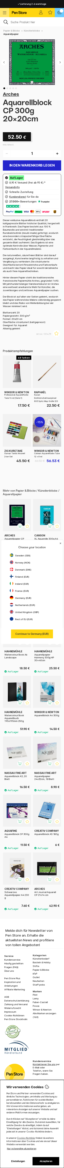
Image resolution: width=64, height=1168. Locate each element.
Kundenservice (12, 959)
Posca (36, 1005)
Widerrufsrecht (12, 1008)
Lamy (35, 998)
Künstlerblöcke (32, 30)
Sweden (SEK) (22, 555)
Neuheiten (38, 981)
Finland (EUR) (22, 576)
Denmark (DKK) (23, 569)
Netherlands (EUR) (25, 605)
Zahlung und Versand (16, 1004)
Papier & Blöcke (11, 30)
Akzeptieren (46, 1161)
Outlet (36, 977)
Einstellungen (18, 1161)
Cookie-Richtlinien (14, 1015)
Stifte (36, 966)
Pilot (35, 994)
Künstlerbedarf (41, 958)
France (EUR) (22, 590)
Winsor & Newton (42, 1009)
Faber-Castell (40, 1002)
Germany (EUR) (23, 598)
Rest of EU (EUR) (24, 619)
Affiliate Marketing (14, 989)
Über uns (9, 970)
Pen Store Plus (12, 978)
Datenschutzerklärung (16, 1000)
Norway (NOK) (22, 562)
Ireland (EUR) (22, 583)
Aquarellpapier (11, 34)
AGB (6, 996)
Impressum (10, 1011)
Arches (11, 94)
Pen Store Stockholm (15, 1019)
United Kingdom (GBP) (27, 612)
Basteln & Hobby (41, 962)
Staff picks (39, 984)
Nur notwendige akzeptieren (21, 1148)
